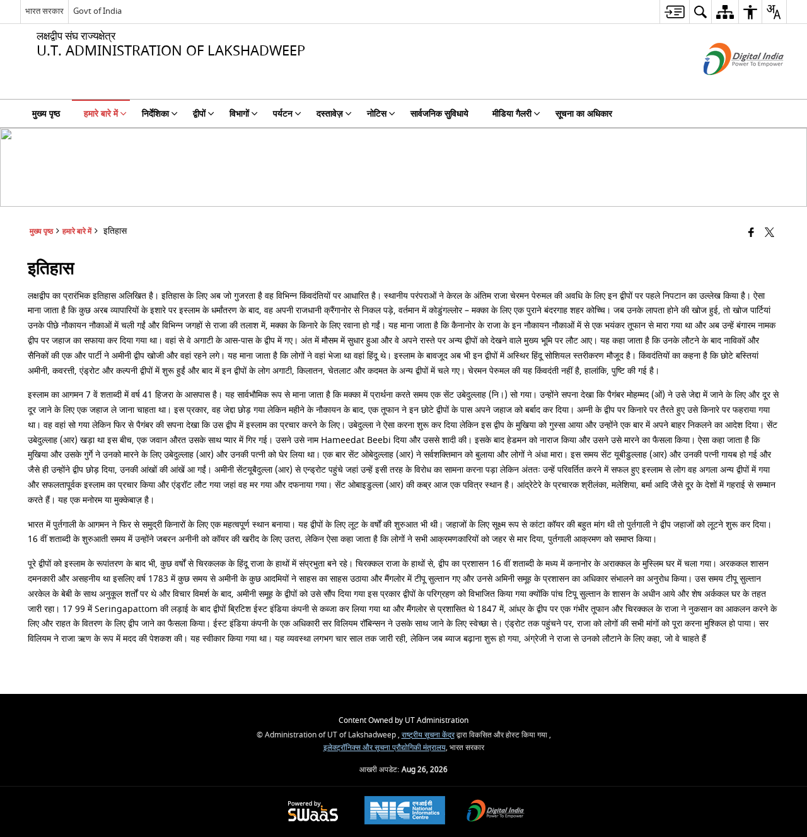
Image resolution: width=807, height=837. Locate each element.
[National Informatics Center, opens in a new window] (405, 812)
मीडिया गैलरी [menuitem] (511, 113)
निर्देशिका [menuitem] (155, 113)
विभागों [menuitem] (239, 113)
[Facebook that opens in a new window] (751, 233)
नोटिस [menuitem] (376, 113)
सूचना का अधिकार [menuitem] (583, 113)
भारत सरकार (44, 11)
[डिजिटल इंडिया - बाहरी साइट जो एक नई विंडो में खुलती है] (728, 86)
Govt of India (97, 11)
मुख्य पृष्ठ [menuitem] (46, 113)
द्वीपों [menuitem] (199, 113)
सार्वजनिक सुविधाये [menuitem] (439, 113)
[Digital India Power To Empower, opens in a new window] (495, 812)
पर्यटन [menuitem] (283, 113)
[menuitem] (674, 11)
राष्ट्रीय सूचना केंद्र (428, 735)
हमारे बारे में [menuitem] (101, 113)
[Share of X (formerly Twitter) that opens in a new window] (769, 233)
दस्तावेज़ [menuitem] (329, 113)
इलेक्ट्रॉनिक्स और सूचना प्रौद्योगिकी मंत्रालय (384, 747)
